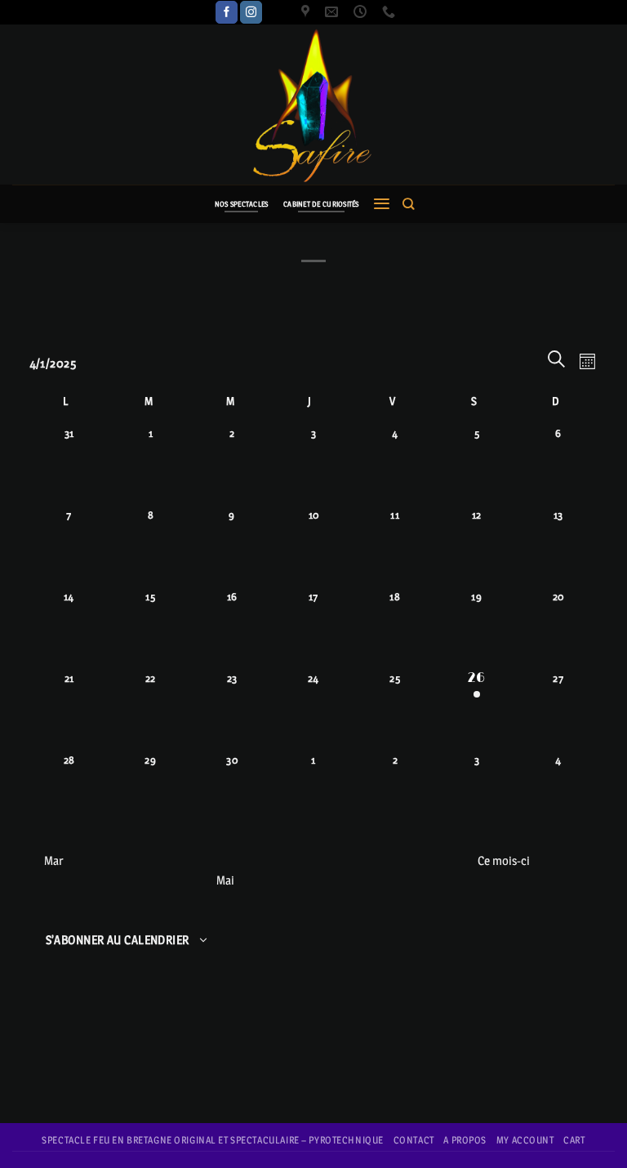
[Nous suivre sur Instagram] (251, 12)
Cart (574, 1140)
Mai (225, 880)
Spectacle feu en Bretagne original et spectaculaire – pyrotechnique (213, 1140)
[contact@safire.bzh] (333, 12)
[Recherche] (408, 204)
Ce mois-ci (504, 860)
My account (525, 1140)
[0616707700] (390, 12)
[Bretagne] (307, 12)
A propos (465, 1140)
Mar (53, 860)
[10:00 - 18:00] (362, 12)
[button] (381, 204)
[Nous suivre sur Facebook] (227, 12)
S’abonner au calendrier (117, 940)
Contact (414, 1140)
